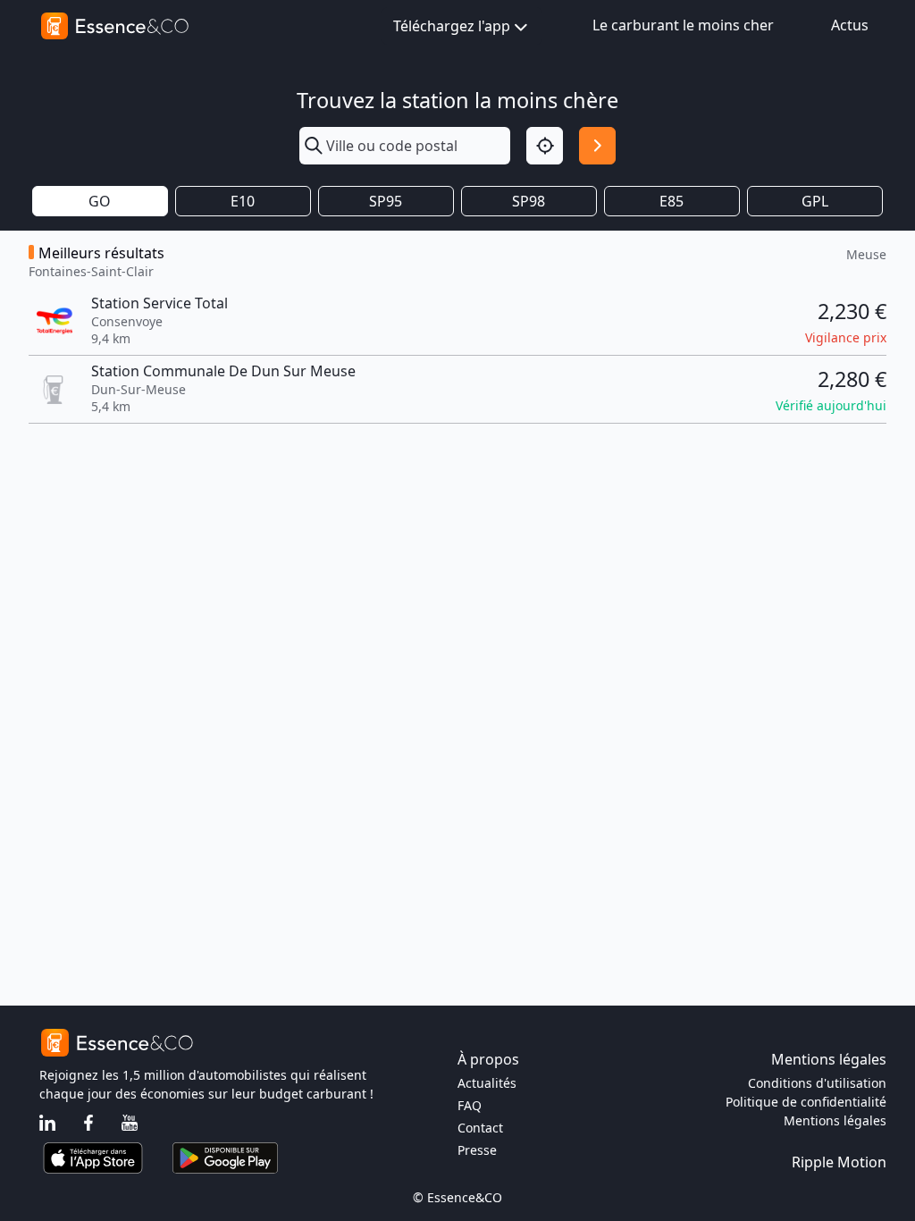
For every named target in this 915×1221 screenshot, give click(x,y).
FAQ (470, 1105)
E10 (243, 201)
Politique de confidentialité (806, 1101)
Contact (480, 1127)
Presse (477, 1149)
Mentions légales (835, 1120)
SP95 (385, 201)
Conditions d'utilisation (817, 1082)
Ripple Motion (839, 1162)
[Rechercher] (597, 145)
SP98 (528, 201)
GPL (815, 201)
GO (99, 201)
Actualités (487, 1082)
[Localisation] (544, 145)
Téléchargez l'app (451, 26)
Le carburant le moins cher (683, 25)
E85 (671, 201)
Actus (850, 25)
